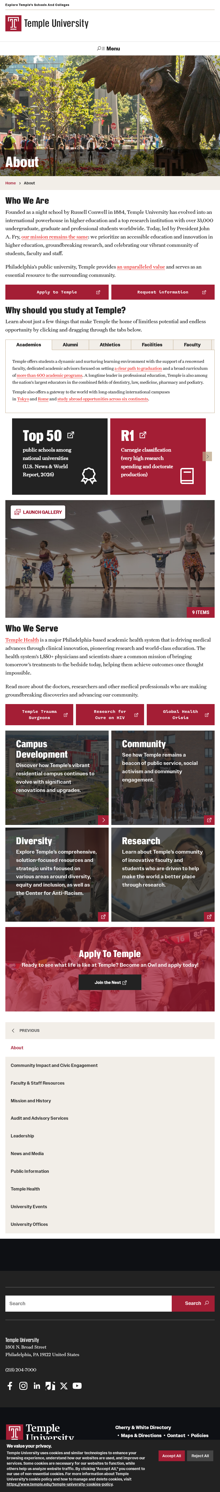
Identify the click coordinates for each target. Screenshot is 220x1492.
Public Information (30, 1171)
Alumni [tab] (70, 345)
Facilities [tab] (152, 345)
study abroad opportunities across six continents (102, 398)
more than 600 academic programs (49, 375)
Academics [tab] (28, 345)
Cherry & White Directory (143, 1427)
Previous (30, 1030)
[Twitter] (63, 1386)
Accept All (171, 1455)
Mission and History (31, 1100)
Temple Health (25, 1189)
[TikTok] (50, 1386)
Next (207, 456)
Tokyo (23, 398)
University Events (29, 1206)
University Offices (29, 1224)
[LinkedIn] (37, 1386)
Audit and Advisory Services (39, 1118)
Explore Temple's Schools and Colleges (37, 5)
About (17, 1047)
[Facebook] (10, 1386)
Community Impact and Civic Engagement (54, 1065)
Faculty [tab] (192, 345)
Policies (199, 1435)
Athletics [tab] (110, 345)
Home (10, 183)
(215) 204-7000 (20, 1369)
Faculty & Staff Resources (38, 1083)
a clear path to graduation (138, 368)
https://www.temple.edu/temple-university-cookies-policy (60, 1484)
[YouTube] (77, 1386)
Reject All (200, 1455)
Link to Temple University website (40, 1434)
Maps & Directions (141, 1435)
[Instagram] (23, 1386)
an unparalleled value (141, 267)
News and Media (27, 1153)
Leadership (22, 1135)
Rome (43, 398)
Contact (176, 1435)
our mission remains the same (54, 237)
